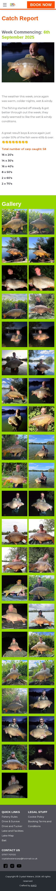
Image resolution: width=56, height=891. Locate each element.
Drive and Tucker (12, 826)
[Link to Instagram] (10, 864)
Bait (4, 840)
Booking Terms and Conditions (39, 824)
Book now (41, 5)
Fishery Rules (9, 816)
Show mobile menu (5, 5)
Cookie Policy (36, 816)
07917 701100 (9, 854)
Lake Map (8, 835)
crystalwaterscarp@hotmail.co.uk (19, 858)
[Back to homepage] (13, 5)
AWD (34, 885)
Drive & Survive (11, 821)
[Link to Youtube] (17, 864)
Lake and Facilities (12, 830)
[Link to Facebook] (4, 864)
